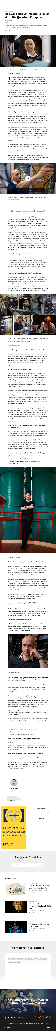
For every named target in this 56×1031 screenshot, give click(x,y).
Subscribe (40, 864)
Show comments (28, 980)
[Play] (28, 178)
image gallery (33, 901)
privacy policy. (39, 190)
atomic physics (9, 10)
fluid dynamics (33, 921)
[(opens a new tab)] (13, 827)
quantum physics (34, 883)
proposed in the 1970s (16, 127)
